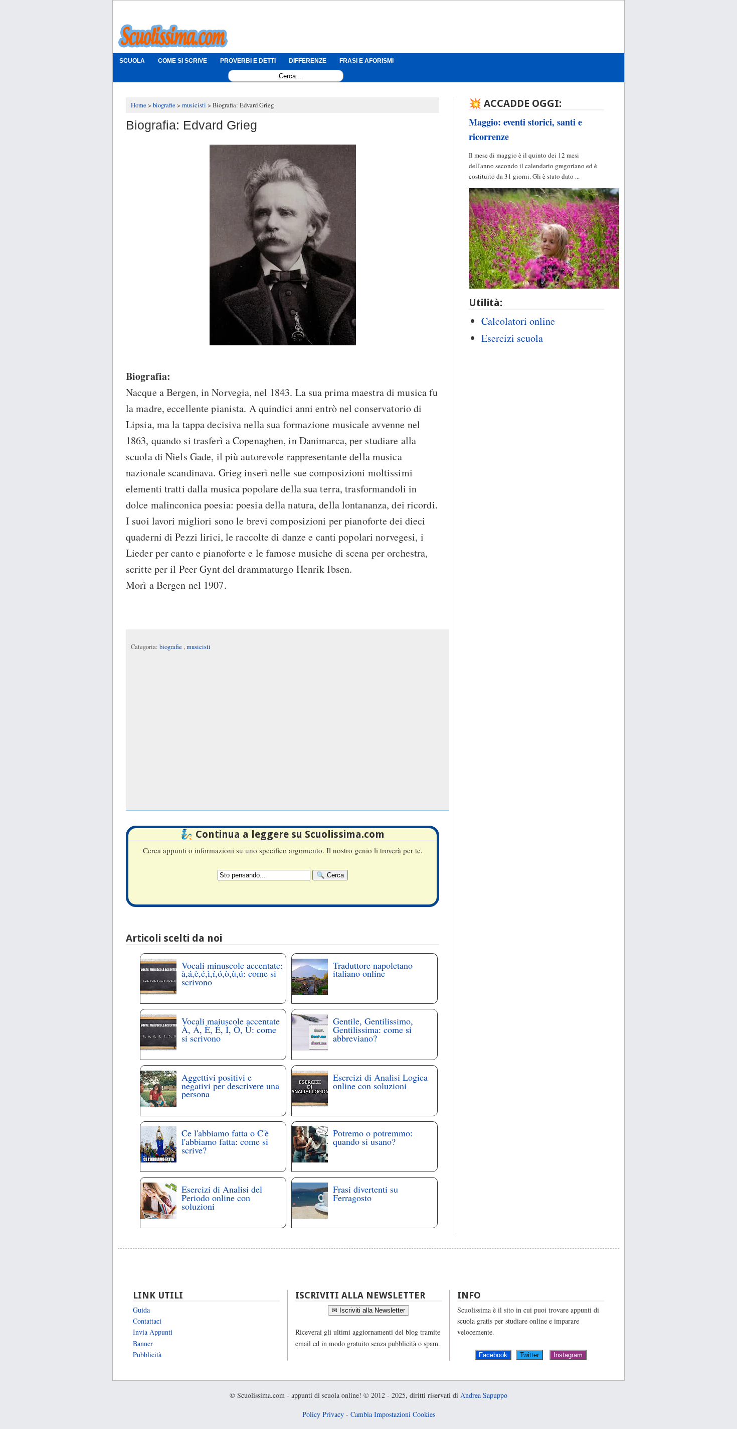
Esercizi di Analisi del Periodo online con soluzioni (221, 1197)
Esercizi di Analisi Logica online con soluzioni (380, 1081)
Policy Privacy (323, 1414)
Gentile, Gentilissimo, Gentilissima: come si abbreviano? (373, 1029)
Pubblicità (147, 1354)
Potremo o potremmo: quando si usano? (373, 1137)
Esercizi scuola (512, 338)
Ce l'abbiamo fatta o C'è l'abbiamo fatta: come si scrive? (225, 1141)
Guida (141, 1310)
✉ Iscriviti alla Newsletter (368, 1310)
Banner (143, 1343)
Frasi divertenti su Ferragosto (365, 1193)
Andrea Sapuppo (483, 1395)
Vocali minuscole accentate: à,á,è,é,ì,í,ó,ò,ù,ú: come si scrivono (232, 973)
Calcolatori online (518, 321)
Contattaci (147, 1321)
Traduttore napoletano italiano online (373, 969)
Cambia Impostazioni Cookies (392, 1414)
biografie (171, 646)
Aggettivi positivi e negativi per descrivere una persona (230, 1085)
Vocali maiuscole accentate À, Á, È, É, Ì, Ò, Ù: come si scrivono (230, 1029)
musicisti (199, 646)
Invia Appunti (152, 1332)
